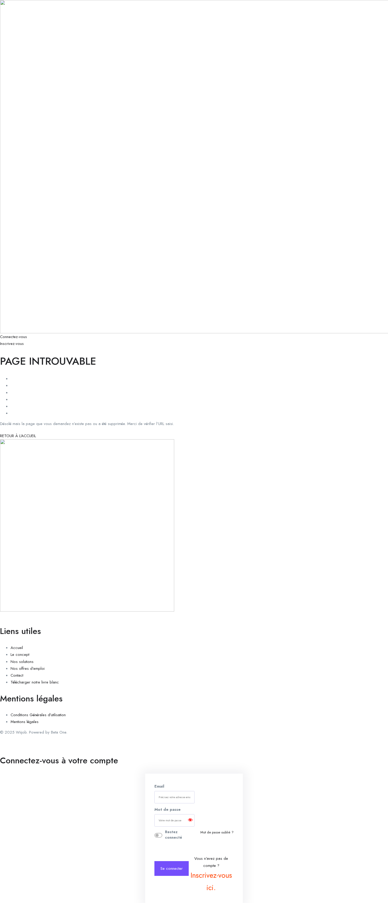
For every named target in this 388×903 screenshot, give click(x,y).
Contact (17, 675)
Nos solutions (22, 662)
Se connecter (171, 868)
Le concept (20, 654)
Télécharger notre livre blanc (35, 682)
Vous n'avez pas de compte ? (211, 874)
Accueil (17, 648)
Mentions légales (25, 722)
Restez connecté (173, 834)
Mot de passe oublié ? (217, 832)
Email (159, 786)
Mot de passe (167, 809)
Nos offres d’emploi (28, 668)
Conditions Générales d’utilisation (38, 715)
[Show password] (190, 820)
